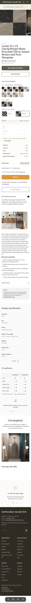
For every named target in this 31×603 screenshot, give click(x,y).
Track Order (20, 541)
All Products (5, 580)
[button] (3, 447)
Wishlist (4, 549)
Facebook (19, 569)
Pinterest (19, 572)
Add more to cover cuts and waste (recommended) (14, 138)
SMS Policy (20, 549)
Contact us (20, 544)
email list (20, 498)
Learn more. (22, 172)
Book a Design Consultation (15, 68)
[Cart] (13, 599)
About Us (4, 541)
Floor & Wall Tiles (6, 569)
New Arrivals (5, 566)
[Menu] (8, 599)
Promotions (20, 555)
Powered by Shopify (16, 585)
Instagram (19, 566)
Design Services (6, 552)
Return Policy (20, 546)
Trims (3, 577)
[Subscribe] (26, 530)
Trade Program (5, 544)
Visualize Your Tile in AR (7, 556)
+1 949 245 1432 (10, 518)
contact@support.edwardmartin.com (14, 520)
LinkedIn (19, 574)
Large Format (5, 572)
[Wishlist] (18, 599)
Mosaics (4, 574)
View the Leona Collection (8, 81)
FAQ (18, 558)
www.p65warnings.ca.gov (9, 296)
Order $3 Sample (15, 74)
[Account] (23, 599)
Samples (19, 552)
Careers (4, 546)
